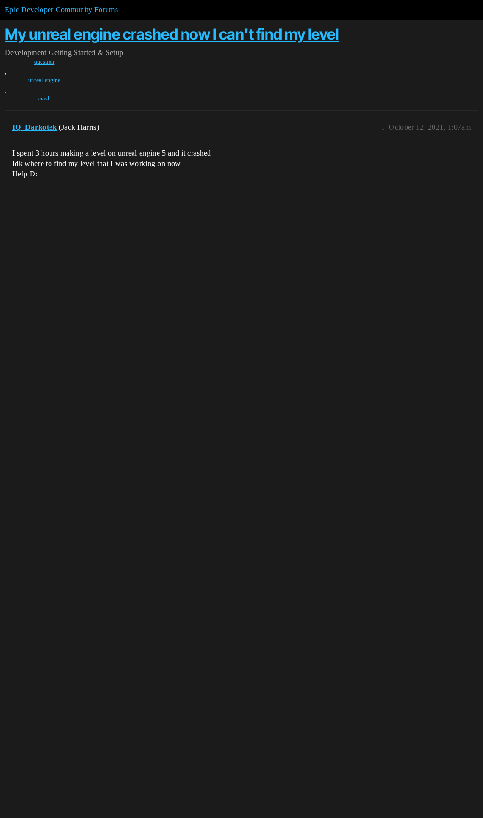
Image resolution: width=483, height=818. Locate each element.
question (44, 61)
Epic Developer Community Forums (61, 10)
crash (44, 98)
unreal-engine (44, 80)
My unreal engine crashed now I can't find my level (172, 34)
